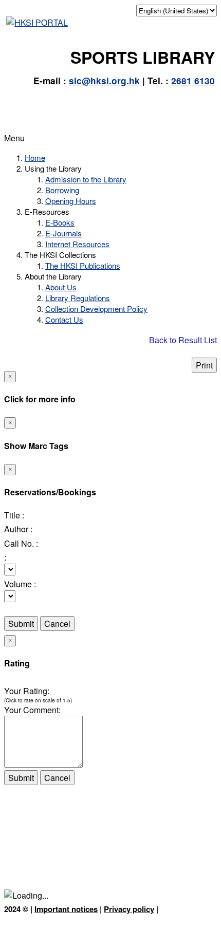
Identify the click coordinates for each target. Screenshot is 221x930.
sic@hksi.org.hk (104, 81)
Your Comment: (32, 710)
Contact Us (64, 319)
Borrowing (62, 189)
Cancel (57, 623)
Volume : (20, 584)
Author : (18, 529)
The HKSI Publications (82, 265)
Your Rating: (26, 691)
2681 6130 (193, 81)
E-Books (60, 222)
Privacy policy (129, 909)
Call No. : (21, 543)
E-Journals (63, 233)
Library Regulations (77, 297)
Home (35, 157)
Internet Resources (77, 243)
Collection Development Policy (96, 308)
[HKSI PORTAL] (37, 22)
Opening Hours (70, 200)
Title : (14, 515)
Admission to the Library (85, 179)
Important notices (66, 909)
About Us (61, 287)
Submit (21, 623)
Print (204, 365)
